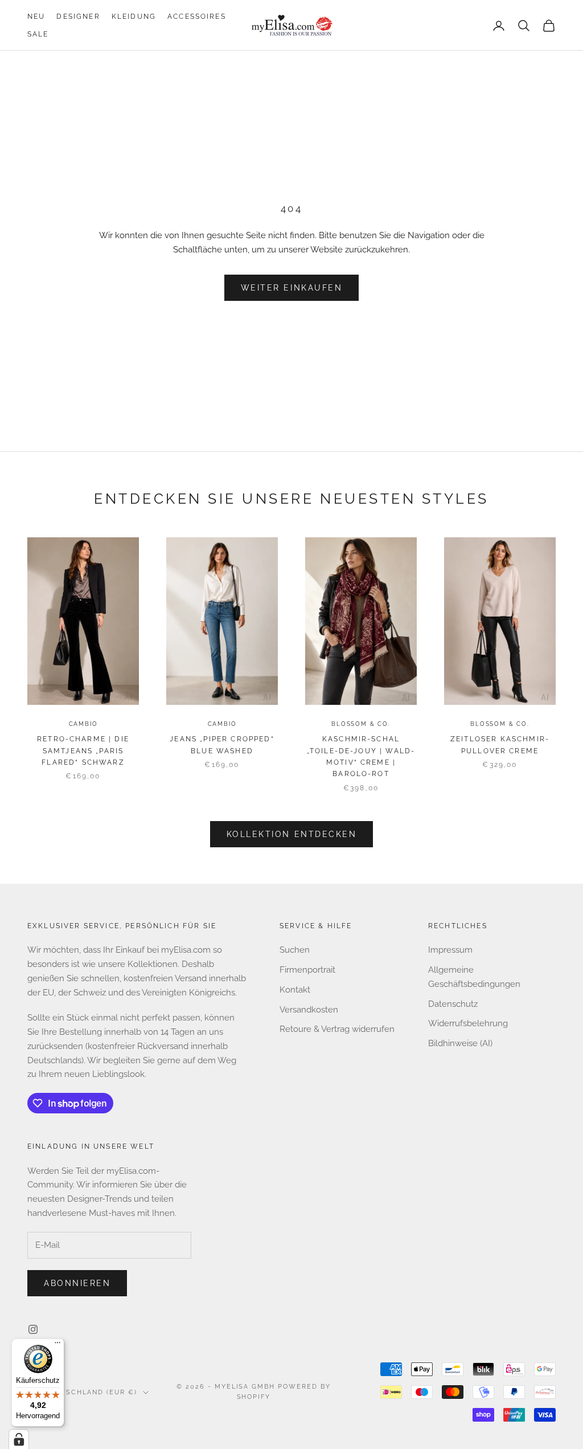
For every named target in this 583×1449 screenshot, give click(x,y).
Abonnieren (77, 1283)
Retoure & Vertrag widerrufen (337, 1029)
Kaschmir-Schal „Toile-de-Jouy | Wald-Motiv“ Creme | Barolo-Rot (361, 756)
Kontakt (295, 990)
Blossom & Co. (360, 724)
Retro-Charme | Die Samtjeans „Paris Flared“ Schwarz (83, 750)
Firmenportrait (307, 970)
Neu (36, 17)
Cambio (83, 724)
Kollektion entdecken (291, 834)
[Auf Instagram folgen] (33, 1329)
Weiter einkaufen (291, 287)
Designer (78, 17)
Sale (38, 34)
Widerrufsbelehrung (468, 1023)
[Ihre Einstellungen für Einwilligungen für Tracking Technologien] (18, 1439)
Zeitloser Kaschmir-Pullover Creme (499, 744)
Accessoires (196, 17)
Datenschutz (453, 1004)
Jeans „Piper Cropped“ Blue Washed (222, 744)
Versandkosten (309, 1010)
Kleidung (134, 17)
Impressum (450, 950)
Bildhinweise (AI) (460, 1043)
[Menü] (57, 1345)
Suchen (295, 950)
